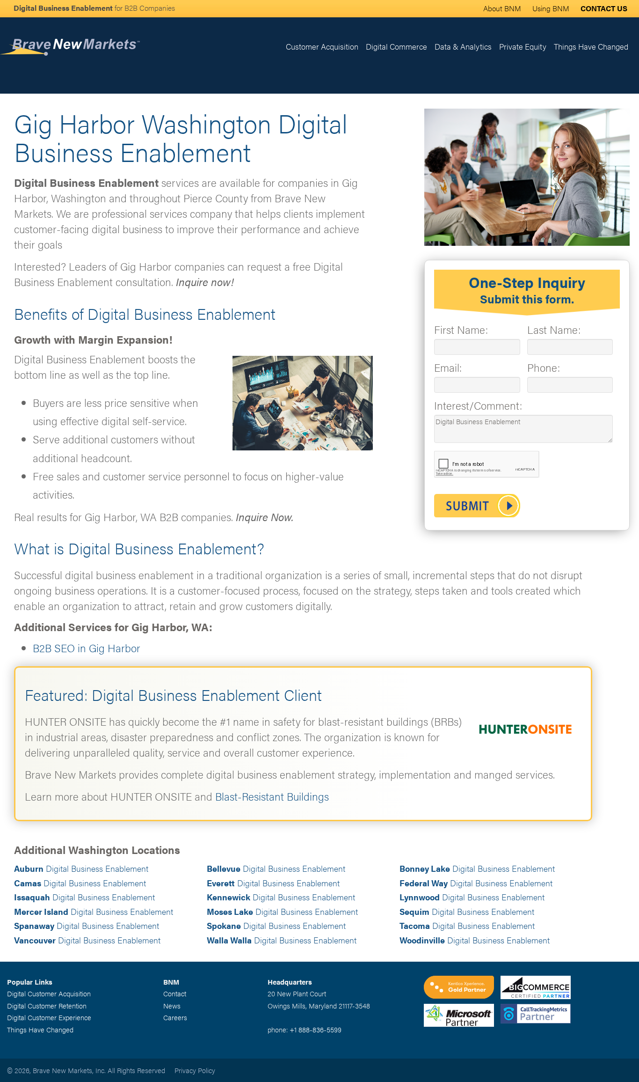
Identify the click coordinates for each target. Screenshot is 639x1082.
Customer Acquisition (322, 46)
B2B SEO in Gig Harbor (86, 647)
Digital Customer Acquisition (49, 993)
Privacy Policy (194, 1070)
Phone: (543, 367)
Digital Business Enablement (81, 868)
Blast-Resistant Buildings (272, 796)
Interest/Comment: (478, 405)
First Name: (461, 329)
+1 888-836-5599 (315, 1029)
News (172, 1005)
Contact (174, 993)
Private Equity (522, 46)
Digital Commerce (396, 46)
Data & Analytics (463, 46)
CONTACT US (604, 8)
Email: (448, 367)
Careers (175, 1017)
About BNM (502, 8)
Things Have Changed (591, 46)
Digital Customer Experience (49, 1017)
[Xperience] (462, 988)
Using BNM (550, 8)
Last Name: (554, 329)
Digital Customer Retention (47, 1005)
